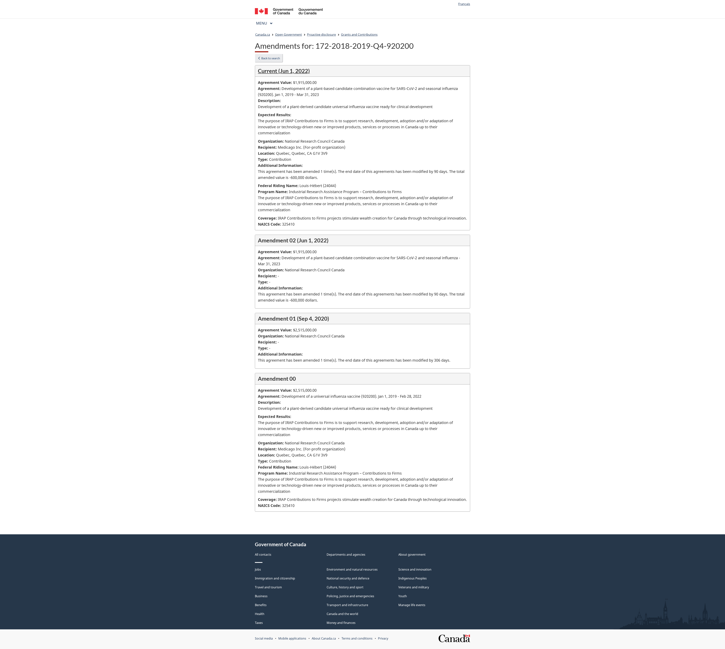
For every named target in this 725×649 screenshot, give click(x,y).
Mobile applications (292, 638)
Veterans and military (413, 587)
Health (259, 614)
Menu (262, 23)
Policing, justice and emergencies (350, 596)
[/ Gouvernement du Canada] (289, 11)
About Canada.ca (324, 638)
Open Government (288, 34)
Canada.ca (262, 34)
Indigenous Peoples (412, 578)
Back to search (270, 58)
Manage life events (411, 605)
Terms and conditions (357, 638)
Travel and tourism (268, 587)
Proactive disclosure (321, 34)
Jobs (258, 569)
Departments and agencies (346, 554)
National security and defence (348, 578)
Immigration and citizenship (275, 578)
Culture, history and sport (345, 587)
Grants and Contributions (359, 34)
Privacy (383, 638)
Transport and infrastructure (347, 605)
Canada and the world (342, 614)
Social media (264, 638)
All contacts (263, 554)
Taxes (259, 623)
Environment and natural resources (352, 569)
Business (261, 596)
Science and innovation (414, 569)
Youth (402, 596)
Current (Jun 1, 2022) (284, 70)
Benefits (261, 605)
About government (412, 554)
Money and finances (341, 623)
